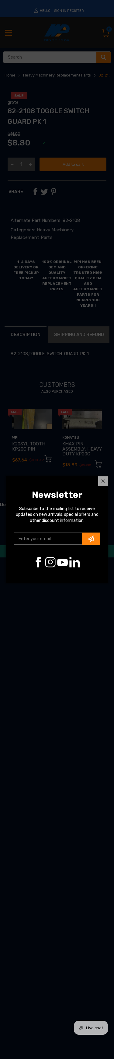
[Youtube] (62, 562)
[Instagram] (50, 562)
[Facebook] (38, 562)
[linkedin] (74, 562)
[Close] (103, 481)
